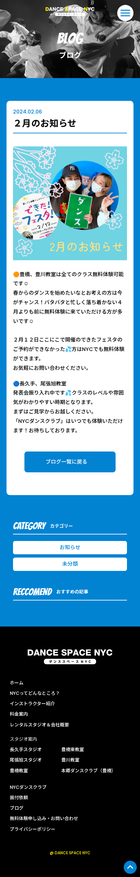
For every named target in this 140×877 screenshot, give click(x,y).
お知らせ (70, 547)
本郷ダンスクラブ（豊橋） (88, 770)
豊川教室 (70, 760)
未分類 (70, 564)
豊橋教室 (19, 770)
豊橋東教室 (72, 749)
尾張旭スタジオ (26, 760)
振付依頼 (19, 797)
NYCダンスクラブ (28, 787)
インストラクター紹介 (32, 703)
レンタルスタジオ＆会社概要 (39, 725)
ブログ (16, 808)
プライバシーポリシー (32, 829)
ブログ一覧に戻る (70, 461)
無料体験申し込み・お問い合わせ (44, 818)
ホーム (16, 683)
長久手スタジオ (26, 749)
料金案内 (19, 714)
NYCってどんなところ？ (35, 693)
